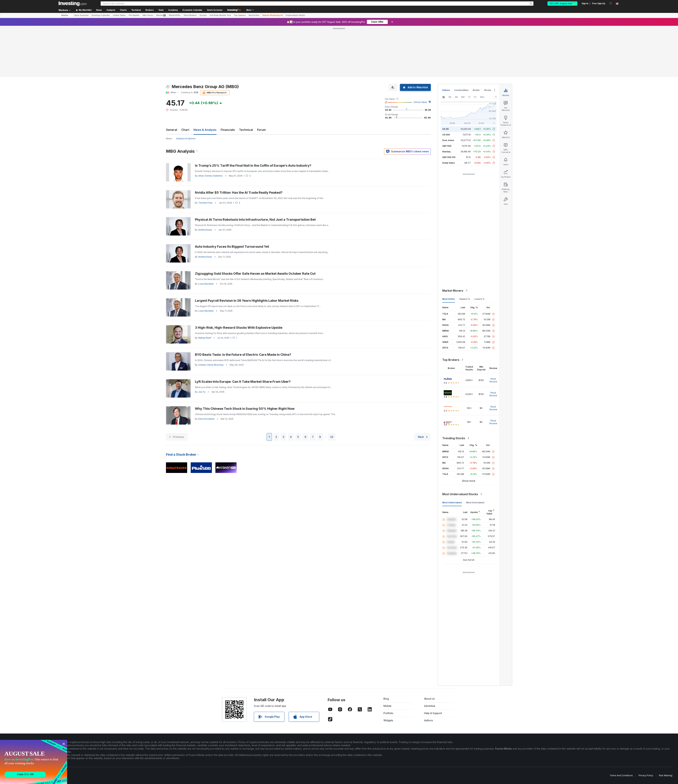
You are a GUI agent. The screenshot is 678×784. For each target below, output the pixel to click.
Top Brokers (450, 360)
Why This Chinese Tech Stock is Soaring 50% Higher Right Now (245, 408)
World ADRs (174, 15)
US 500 (446, 134)
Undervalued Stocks (295, 15)
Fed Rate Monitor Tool (220, 15)
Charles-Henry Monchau (211, 364)
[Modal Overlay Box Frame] (33, 762)
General (171, 130)
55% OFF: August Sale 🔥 (562, 3)
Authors (428, 720)
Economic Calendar (192, 10)
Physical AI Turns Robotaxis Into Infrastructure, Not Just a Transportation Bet (255, 219)
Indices (446, 90)
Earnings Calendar (101, 15)
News (169, 138)
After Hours (147, 15)
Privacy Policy (646, 775)
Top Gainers (240, 15)
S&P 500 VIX (449, 157)
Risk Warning (665, 775)
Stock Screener (215, 10)
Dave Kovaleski (206, 419)
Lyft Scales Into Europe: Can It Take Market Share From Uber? (243, 381)
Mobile (387, 705)
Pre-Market (134, 15)
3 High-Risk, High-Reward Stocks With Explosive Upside (238, 327)
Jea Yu (201, 391)
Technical (246, 130)
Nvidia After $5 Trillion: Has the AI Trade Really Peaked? (238, 192)
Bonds (476, 90)
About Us (429, 698)
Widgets (388, 720)
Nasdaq (446, 151)
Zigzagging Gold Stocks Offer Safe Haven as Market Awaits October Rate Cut (255, 273)
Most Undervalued (452, 502)
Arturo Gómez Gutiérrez (210, 175)
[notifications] (611, 3)
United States (119, 15)
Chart (185, 130)
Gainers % (464, 299)
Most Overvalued (475, 502)
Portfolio (388, 713)
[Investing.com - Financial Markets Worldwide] (73, 3)
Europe (203, 15)
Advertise (429, 705)
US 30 (445, 129)
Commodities (461, 90)
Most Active (254, 15)
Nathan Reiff (204, 337)
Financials (228, 130)
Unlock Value (420, 102)
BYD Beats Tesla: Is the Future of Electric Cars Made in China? (243, 354)
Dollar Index (448, 163)
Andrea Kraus (205, 229)
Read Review (493, 380)
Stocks (64, 15)
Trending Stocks (453, 438)
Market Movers (452, 290)
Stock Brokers (190, 15)
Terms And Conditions (621, 775)
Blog (386, 698)
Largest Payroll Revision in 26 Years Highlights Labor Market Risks (246, 300)
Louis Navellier (206, 283)
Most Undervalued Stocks (460, 494)
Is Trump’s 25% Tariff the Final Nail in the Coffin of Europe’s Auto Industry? (253, 165)
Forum (261, 130)
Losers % (479, 299)
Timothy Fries (205, 202)
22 (331, 436)
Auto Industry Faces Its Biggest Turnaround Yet (232, 246)
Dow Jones (448, 140)
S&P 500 (446, 146)
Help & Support (433, 713)
